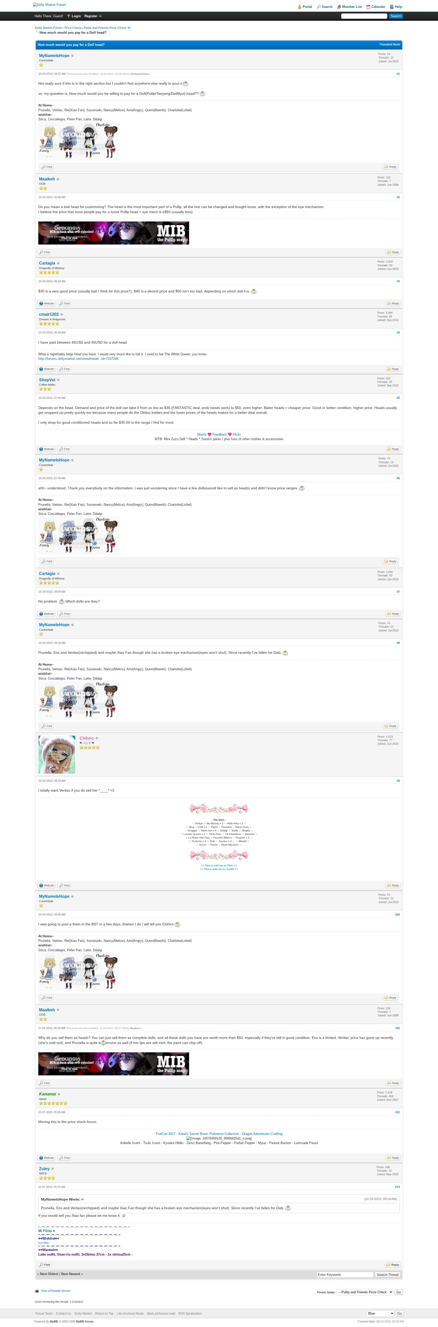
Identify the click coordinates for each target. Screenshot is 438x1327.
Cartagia (47, 263)
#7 (398, 591)
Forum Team (44, 1313)
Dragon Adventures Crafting (262, 1134)
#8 (398, 642)
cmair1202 (49, 314)
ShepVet (47, 380)
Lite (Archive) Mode (130, 1313)
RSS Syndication (190, 1313)
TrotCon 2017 (165, 1134)
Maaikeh (47, 179)
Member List (352, 7)
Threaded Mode (389, 44)
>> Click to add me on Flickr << (219, 865)
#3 (398, 281)
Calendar (378, 7)
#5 (398, 397)
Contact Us (63, 1313)
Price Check (72, 28)
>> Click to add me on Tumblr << (219, 869)
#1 (398, 73)
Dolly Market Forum (48, 28)
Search (327, 7)
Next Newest (70, 1274)
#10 (397, 914)
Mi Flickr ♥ (46, 1231)
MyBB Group (84, 1321)
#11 (397, 1028)
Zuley (44, 1169)
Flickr (237, 434)
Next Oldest (49, 1274)
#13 (397, 1186)
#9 (398, 780)
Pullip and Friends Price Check (105, 28)
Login (76, 16)
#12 (397, 1112)
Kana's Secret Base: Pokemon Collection (208, 1134)
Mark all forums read (161, 1313)
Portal (307, 7)
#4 (398, 332)
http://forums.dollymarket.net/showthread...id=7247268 (78, 359)
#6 (398, 478)
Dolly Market (83, 1313)
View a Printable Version (55, 1290)
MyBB (54, 1321)
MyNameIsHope (54, 55)
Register (90, 16)
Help (398, 7)
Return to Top (104, 1313)
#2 (398, 197)
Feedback (219, 434)
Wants (202, 434)
